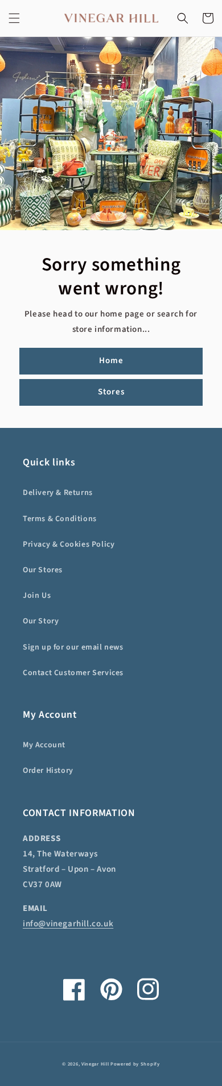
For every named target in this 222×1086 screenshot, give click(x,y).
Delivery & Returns (58, 492)
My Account (44, 745)
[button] (14, 18)
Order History (48, 770)
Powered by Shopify (135, 1063)
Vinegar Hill (95, 1063)
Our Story (41, 621)
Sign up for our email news (73, 647)
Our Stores (43, 570)
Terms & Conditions (60, 519)
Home (111, 361)
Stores (111, 392)
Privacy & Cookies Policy (68, 544)
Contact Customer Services (73, 673)
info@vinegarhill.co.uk (68, 924)
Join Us (37, 595)
